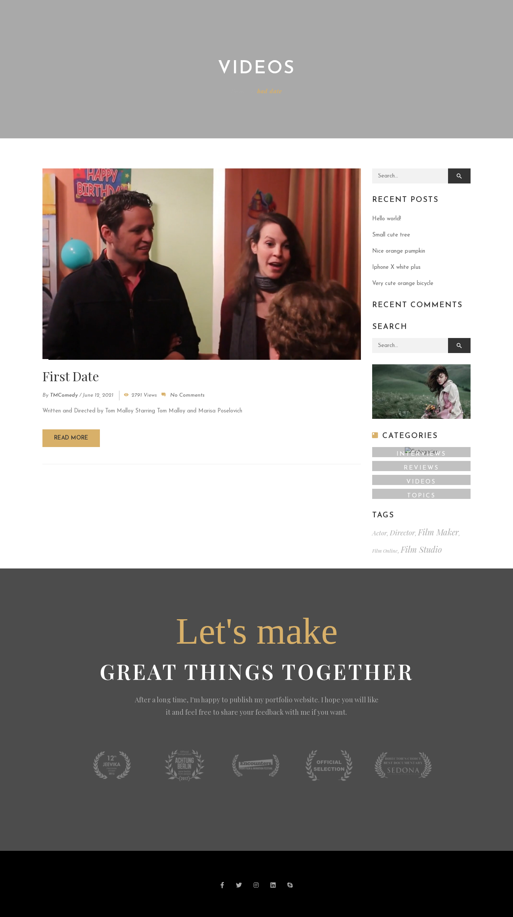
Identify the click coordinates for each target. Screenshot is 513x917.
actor (379, 533)
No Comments (187, 395)
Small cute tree (391, 235)
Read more (71, 438)
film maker (438, 532)
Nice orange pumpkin (398, 251)
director (402, 532)
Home (238, 91)
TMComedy (64, 395)
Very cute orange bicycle (402, 283)
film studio (421, 549)
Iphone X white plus (396, 267)
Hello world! (386, 219)
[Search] (459, 175)
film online (385, 550)
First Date (70, 376)
